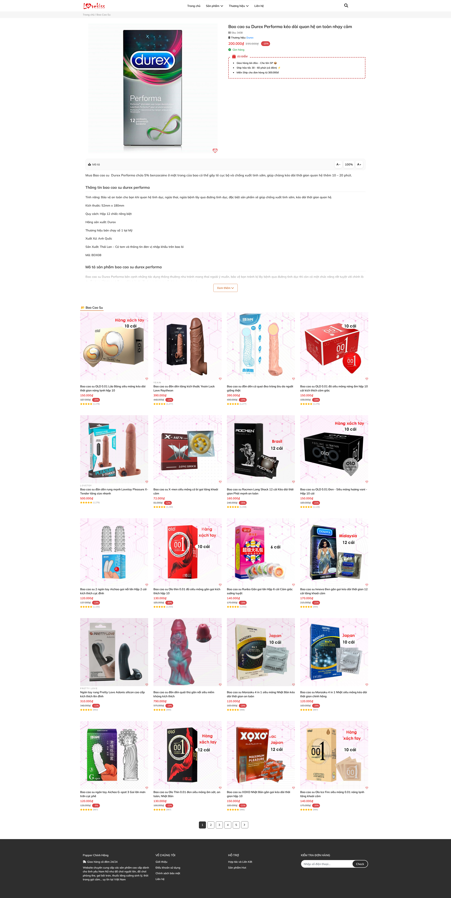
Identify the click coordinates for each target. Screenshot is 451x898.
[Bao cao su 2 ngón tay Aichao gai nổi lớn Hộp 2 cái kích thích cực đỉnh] (114, 552)
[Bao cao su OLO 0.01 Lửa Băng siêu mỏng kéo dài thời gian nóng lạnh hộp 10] (114, 346)
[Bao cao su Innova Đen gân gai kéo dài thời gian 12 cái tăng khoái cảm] (334, 552)
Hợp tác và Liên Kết (240, 861)
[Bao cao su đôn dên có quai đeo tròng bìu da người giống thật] (261, 346)
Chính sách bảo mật (168, 873)
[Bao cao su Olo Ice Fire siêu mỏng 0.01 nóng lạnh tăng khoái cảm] (334, 755)
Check (360, 864)
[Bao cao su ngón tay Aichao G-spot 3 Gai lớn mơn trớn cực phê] (114, 755)
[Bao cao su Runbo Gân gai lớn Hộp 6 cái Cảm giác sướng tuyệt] (261, 552)
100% (349, 164)
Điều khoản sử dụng (168, 867)
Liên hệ (160, 879)
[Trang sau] (244, 824)
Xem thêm (224, 288)
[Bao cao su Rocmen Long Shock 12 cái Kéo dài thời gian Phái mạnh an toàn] (261, 449)
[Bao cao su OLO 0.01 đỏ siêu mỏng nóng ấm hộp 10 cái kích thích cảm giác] (334, 346)
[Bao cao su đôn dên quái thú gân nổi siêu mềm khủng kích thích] (187, 652)
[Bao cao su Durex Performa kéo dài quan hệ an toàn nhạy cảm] (153, 88)
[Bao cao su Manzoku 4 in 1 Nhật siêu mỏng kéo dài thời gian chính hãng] (334, 652)
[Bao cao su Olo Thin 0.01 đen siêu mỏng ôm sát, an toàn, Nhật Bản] (187, 755)
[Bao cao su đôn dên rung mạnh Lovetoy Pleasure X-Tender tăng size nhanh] (114, 449)
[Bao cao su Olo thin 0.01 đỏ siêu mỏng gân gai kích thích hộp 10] (187, 552)
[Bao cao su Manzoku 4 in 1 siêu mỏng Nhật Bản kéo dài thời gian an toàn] (261, 652)
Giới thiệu (161, 861)
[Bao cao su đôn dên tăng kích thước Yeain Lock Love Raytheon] (187, 346)
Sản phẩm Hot (237, 867)
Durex (250, 37)
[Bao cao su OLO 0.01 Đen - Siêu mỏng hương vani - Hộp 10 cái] (334, 449)
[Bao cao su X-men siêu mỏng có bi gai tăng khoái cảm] (187, 449)
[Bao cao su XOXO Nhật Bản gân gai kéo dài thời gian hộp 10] (261, 755)
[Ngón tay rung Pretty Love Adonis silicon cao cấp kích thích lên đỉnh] (114, 652)
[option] (153, 88)
